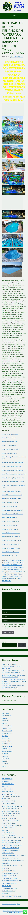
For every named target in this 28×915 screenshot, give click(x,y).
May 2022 (5, 761)
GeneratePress (17, 912)
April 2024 (5, 720)
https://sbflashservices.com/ (10, 449)
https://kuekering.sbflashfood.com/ (12, 514)
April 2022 (5, 764)
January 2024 (6, 728)
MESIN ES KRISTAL (8, 853)
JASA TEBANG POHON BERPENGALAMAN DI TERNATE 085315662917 (11, 666)
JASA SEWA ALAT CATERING (11, 820)
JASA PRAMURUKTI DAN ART (11, 811)
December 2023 (7, 731)
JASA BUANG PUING (8, 801)
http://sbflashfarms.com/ (9, 517)
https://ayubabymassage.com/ (11, 498)
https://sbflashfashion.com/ (10, 521)
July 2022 (5, 756)
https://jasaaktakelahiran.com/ (11, 491)
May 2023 (5, 736)
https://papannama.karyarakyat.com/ (13, 481)
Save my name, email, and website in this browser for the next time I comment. (14, 626)
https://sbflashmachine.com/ (10, 544)
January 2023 (6, 741)
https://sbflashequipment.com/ (11, 540)
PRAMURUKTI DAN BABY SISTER (12, 865)
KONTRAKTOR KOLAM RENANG (14, 560)
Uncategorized (6, 893)
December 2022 (7, 743)
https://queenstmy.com (9, 438)
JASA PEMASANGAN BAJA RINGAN (13, 806)
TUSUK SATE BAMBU (8, 891)
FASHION (5, 786)
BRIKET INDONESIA (8, 784)
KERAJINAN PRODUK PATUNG (11, 840)
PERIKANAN (5, 863)
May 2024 (5, 718)
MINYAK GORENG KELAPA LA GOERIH (13, 855)
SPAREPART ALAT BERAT (10, 878)
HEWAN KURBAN (7, 791)
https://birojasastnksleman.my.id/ (12, 495)
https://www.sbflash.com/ (10, 441)
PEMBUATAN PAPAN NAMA (10, 858)
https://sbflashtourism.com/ (10, 552)
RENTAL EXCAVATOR (8, 870)
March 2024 (5, 723)
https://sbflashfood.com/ (9, 506)
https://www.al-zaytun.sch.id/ (11, 536)
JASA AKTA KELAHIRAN (9, 794)
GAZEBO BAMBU (7, 789)
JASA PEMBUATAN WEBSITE (11, 808)
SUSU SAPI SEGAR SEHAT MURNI (12, 881)
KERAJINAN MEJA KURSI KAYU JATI (13, 838)
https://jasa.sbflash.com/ (9, 453)
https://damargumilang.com (10, 434)
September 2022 (7, 751)
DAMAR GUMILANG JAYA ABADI (19, 4)
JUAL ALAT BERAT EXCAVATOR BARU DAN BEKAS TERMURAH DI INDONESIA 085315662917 (14, 681)
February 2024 (6, 726)
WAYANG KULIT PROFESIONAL (11, 896)
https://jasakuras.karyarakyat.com (12, 470)
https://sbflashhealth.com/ (10, 529)
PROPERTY (5, 868)
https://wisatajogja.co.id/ (9, 555)
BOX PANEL (5, 781)
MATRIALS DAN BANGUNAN (10, 850)
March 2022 (5, 766)
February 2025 (6, 715)
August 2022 (6, 753)
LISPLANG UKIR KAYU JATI (10, 848)
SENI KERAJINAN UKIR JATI (10, 873)
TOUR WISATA (6, 886)
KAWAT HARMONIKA (8, 835)
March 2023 (5, 738)
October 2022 (6, 748)
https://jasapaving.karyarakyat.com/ (13, 478)
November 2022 (7, 746)
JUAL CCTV (5, 830)
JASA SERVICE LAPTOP (9, 818)
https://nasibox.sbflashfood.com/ (12, 510)
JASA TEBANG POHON (9, 823)
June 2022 (5, 759)
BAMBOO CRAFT (7, 779)
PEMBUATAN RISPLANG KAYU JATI (13, 860)
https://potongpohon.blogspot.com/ (12, 462)
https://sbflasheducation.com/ (11, 533)
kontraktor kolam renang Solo (11, 904)
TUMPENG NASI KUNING (9, 888)
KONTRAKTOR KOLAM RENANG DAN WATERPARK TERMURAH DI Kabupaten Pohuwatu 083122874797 (13, 569)
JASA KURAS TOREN (8, 803)
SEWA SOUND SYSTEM (9, 876)
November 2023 (7, 733)
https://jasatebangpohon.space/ (11, 466)
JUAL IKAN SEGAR (8, 832)
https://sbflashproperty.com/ (10, 525)
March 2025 (5, 713)
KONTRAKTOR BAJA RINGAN (11, 843)
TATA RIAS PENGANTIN (9, 883)
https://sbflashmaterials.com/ (11, 548)
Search (4, 642)
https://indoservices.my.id (10, 502)
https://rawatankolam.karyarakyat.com (13, 474)
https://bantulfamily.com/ (9, 445)
